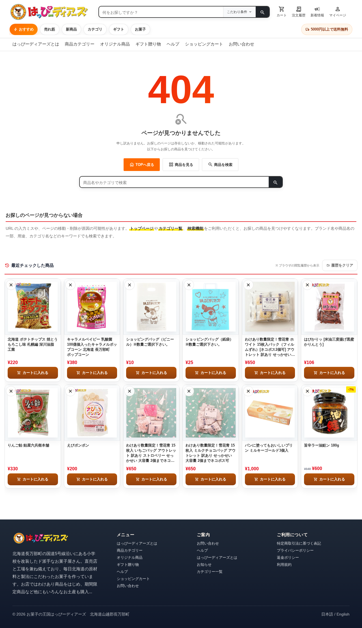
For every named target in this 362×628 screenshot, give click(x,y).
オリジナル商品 (115, 44)
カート (282, 11)
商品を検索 (220, 164)
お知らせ (204, 564)
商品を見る (181, 164)
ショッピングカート (204, 44)
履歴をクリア (339, 265)
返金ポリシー (288, 557)
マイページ (337, 11)
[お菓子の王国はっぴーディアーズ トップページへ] (40, 538)
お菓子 (140, 29)
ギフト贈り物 (148, 44)
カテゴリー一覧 (210, 571)
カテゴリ (95, 29)
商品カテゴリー (79, 44)
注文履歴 (298, 11)
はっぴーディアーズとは (35, 44)
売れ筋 (49, 29)
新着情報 (317, 11)
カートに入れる (32, 373)
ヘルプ (173, 44)
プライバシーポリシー (295, 550)
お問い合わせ (241, 44)
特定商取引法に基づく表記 (299, 543)
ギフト (118, 29)
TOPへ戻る (141, 164)
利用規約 (284, 564)
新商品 (71, 29)
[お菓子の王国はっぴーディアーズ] (51, 12)
